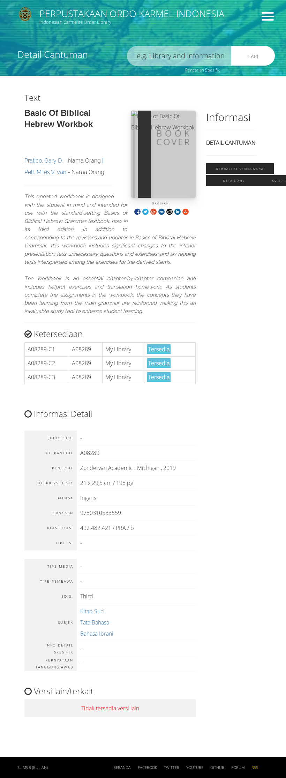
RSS (254, 767)
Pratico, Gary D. (43, 160)
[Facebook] (137, 211)
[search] (179, 56)
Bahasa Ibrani (96, 633)
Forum (237, 767)
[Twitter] (145, 211)
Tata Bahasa (94, 622)
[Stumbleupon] (185, 211)
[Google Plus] (153, 211)
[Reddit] (169, 211)
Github (217, 767)
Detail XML (234, 180)
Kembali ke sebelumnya (240, 169)
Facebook (147, 767)
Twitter (171, 767)
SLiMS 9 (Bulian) (32, 767)
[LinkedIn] (177, 211)
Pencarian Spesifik (202, 70)
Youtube (194, 767)
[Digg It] (161, 211)
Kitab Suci (92, 611)
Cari (253, 56)
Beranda (122, 767)
